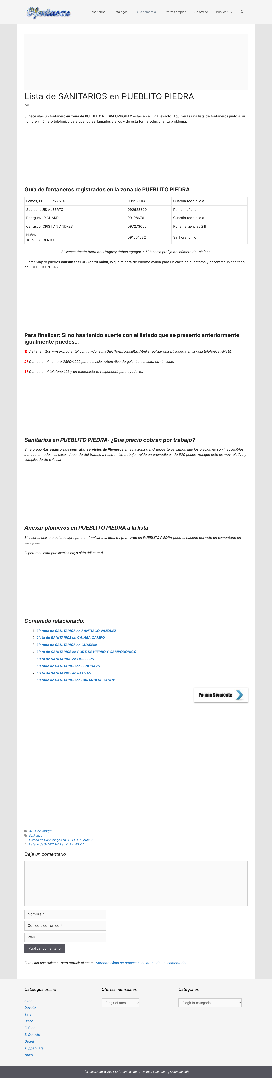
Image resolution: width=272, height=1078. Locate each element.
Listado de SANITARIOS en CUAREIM (67, 645)
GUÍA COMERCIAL (41, 831)
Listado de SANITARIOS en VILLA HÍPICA (56, 844)
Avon (28, 1001)
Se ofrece (201, 12)
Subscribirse (97, 12)
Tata (28, 1014)
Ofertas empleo (175, 12)
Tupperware (34, 1048)
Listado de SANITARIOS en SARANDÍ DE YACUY (76, 680)
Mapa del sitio (180, 1072)
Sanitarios (35, 835)
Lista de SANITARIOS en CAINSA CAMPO (71, 638)
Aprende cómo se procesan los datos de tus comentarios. (142, 963)
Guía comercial (146, 12)
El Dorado (32, 1035)
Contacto (161, 1072)
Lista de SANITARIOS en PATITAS (64, 673)
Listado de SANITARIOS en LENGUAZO (68, 666)
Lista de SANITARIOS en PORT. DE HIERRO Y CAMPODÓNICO (86, 652)
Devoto (30, 1008)
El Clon (29, 1028)
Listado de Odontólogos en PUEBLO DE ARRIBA (61, 840)
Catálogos (120, 12)
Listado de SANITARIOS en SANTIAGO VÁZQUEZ (76, 631)
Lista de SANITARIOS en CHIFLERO (65, 659)
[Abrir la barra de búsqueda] (242, 12)
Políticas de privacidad (136, 1072)
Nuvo (28, 1055)
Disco (28, 1021)
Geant (29, 1041)
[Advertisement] (136, 62)
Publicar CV (224, 12)
